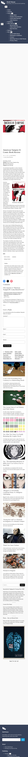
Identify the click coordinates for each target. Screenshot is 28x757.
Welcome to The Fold (15, 273)
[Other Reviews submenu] (16, 23)
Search (22, 584)
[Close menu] (6, 7)
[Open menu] (2, 24)
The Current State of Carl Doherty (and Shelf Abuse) (13, 408)
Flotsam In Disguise (9, 570)
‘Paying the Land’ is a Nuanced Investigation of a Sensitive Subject (13, 520)
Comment (5, 316)
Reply (4, 305)
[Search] (23, 739)
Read (11, 661)
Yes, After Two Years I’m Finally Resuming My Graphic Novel (13, 435)
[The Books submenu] (10, 753)
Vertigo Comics (7, 259)
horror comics (7, 256)
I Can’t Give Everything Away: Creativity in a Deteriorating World (13, 379)
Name (4, 329)
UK (15, 661)
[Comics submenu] (12, 13)
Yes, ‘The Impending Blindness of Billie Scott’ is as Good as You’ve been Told (13, 463)
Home (8, 10)
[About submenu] (11, 32)
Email (4, 334)
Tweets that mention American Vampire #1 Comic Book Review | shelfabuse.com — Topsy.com (13, 294)
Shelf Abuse (11, 2)
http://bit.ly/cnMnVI (14, 302)
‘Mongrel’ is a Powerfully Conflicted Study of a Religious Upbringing (12, 492)
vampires (14, 256)
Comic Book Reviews (8, 157)
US (17, 661)
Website (4, 339)
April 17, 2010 (6, 297)
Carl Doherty (13, 155)
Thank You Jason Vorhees (11, 545)
